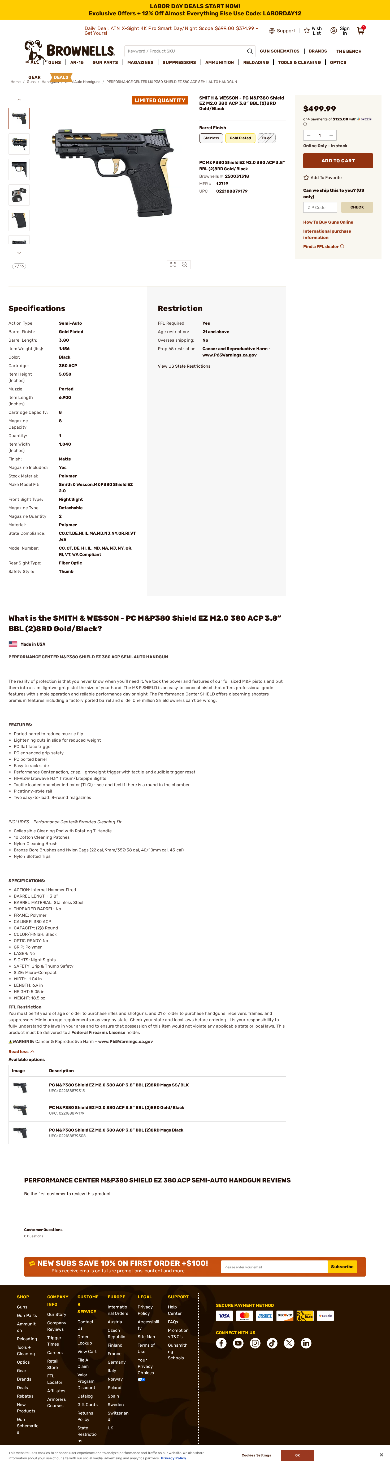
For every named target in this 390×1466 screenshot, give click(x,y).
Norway (115, 1379)
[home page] (70, 51)
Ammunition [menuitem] (219, 62)
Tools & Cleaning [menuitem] (299, 62)
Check (357, 207)
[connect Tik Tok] (272, 1343)
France (115, 1353)
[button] (340, 31)
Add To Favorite (326, 177)
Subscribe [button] (342, 1266)
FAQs (173, 1321)
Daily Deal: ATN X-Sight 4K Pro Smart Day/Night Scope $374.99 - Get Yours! (171, 30)
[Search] (249, 51)
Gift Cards (87, 1404)
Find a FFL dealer (321, 246)
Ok (297, 1456)
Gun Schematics (27, 1426)
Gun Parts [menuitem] (105, 62)
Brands (24, 1379)
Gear (21, 1370)
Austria (115, 1321)
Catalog (85, 1396)
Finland (115, 1345)
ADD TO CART (338, 161)
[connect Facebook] (221, 1343)
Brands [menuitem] (318, 51)
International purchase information (327, 234)
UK (110, 1427)
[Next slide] (19, 253)
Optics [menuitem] (338, 62)
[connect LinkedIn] (306, 1343)
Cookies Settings (256, 1456)
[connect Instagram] (255, 1343)
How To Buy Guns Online (328, 222)
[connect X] (289, 1343)
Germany (117, 1362)
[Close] (381, 1455)
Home (16, 82)
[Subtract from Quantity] (309, 135)
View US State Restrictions (184, 366)
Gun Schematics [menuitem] (280, 51)
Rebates (25, 1396)
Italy (112, 1370)
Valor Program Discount (86, 1381)
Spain (113, 1396)
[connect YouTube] (238, 1343)
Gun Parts (27, 1315)
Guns (22, 1307)
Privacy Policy (173, 1458)
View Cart (87, 1351)
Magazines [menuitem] (140, 62)
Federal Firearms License (98, 1032)
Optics (23, 1362)
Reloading (27, 1338)
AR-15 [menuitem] (77, 62)
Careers (55, 1352)
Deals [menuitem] (61, 77)
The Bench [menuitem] (349, 51)
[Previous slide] (19, 99)
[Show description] (21, 1051)
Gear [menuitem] (34, 77)
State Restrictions (87, 1434)
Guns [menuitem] (54, 62)
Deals (22, 1387)
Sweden (116, 1404)
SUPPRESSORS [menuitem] (179, 62)
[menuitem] (34, 62)
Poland (115, 1387)
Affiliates (56, 1390)
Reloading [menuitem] (256, 62)
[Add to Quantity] (331, 135)
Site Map (146, 1336)
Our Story (56, 1314)
